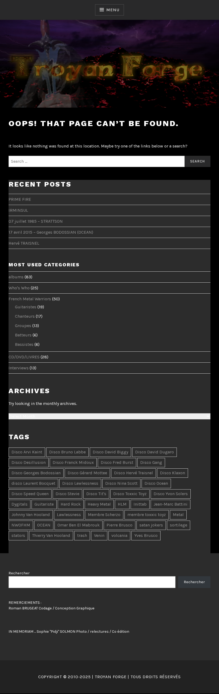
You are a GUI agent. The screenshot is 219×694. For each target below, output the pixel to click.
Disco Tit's (96, 493)
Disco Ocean (156, 483)
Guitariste (44, 504)
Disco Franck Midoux (73, 462)
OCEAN (43, 525)
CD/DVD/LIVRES (24, 356)
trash (82, 535)
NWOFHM (20, 525)
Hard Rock (71, 504)
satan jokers (151, 525)
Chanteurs (25, 316)
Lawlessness (69, 514)
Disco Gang (151, 462)
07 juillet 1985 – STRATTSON (36, 221)
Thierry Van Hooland (51, 535)
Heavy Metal (99, 504)
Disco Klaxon (172, 472)
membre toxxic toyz (146, 514)
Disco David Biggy (110, 451)
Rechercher (19, 573)
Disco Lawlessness (80, 483)
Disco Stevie (67, 493)
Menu (112, 9)
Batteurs (23, 334)
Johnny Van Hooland (30, 514)
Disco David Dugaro (154, 451)
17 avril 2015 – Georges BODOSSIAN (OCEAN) (51, 232)
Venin (99, 535)
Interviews (19, 367)
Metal (178, 514)
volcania (119, 535)
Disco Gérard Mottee (87, 472)
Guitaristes (25, 306)
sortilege (178, 525)
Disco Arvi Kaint (26, 451)
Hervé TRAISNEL (24, 243)
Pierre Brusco (119, 525)
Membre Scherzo (104, 514)
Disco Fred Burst (117, 462)
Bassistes (24, 344)
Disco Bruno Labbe (67, 451)
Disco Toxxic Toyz (130, 493)
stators (18, 535)
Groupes (23, 325)
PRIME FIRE (20, 199)
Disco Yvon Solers (171, 493)
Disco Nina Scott (121, 483)
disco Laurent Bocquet (33, 483)
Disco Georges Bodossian (36, 472)
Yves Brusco (146, 535)
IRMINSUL (18, 210)
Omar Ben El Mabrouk (78, 525)
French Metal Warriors (30, 298)
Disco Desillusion (28, 462)
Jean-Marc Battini (170, 504)
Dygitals (19, 504)
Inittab (140, 504)
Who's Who (19, 287)
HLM (122, 504)
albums (16, 276)
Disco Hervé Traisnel (133, 472)
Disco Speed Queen (30, 493)
